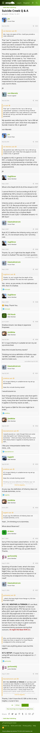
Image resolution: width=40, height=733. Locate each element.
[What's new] (33, 3)
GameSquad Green (10, 723)
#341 (36, 26)
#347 (36, 269)
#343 (36, 142)
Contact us (5, 726)
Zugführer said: (8, 274)
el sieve (11, 531)
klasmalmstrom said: (10, 431)
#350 (36, 339)
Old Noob (11, 314)
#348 (36, 302)
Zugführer (12, 176)
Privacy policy (27, 726)
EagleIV (5, 14)
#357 (36, 590)
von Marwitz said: (9, 31)
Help (34, 726)
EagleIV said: (7, 513)
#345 (36, 229)
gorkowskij (12, 556)
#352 (36, 426)
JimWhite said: (8, 378)
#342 (36, 100)
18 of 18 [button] (25, 705)
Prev (17, 705)
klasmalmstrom (14, 222)
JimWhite (11, 332)
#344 (36, 184)
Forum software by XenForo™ (17, 731)
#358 (36, 674)
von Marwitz (13, 93)
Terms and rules (16, 726)
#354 (36, 507)
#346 (36, 249)
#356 (36, 563)
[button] (3, 3)
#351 (36, 373)
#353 (36, 464)
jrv (9, 19)
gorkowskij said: (8, 595)
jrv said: (5, 105)
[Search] (37, 3)
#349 (36, 321)
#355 (36, 538)
